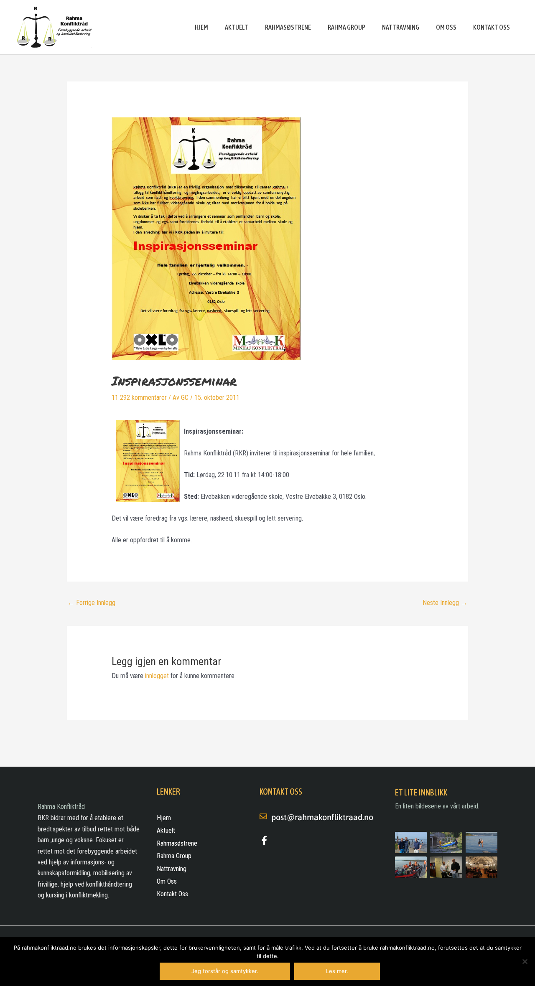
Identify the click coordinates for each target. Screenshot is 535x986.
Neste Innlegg (445, 603)
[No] (524, 961)
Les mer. (337, 971)
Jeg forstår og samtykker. (224, 971)
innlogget (157, 676)
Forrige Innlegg (91, 603)
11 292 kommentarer (139, 398)
